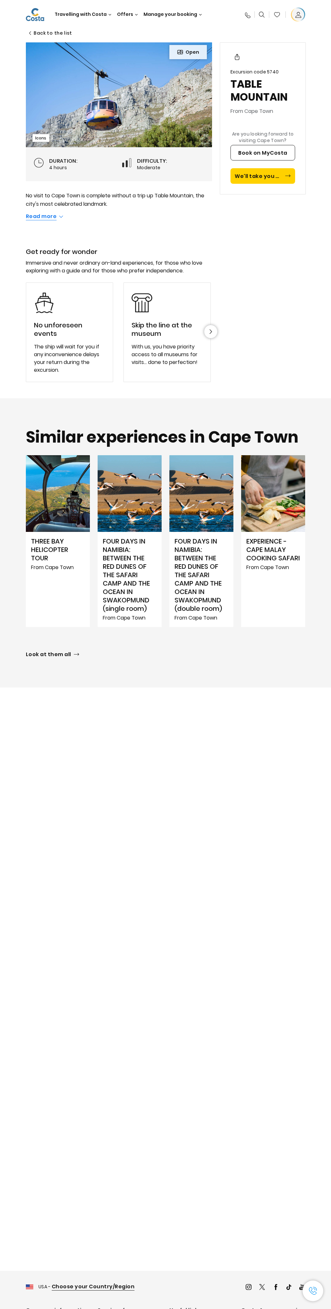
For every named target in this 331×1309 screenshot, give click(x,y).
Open (192, 52)
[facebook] (276, 1288)
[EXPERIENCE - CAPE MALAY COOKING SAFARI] (273, 541)
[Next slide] (210, 331)
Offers (125, 14)
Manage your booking (170, 14)
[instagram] (248, 1288)
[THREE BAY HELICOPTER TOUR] (58, 541)
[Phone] (247, 14)
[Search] (261, 14)
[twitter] (262, 1288)
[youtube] (302, 1288)
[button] (277, 14)
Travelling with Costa (81, 14)
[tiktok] (289, 1288)
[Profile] (298, 14)
